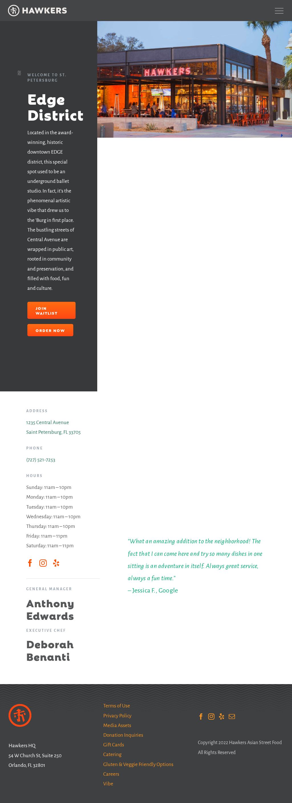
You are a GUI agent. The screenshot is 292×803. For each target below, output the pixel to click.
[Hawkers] (37, 10)
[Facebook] (201, 716)
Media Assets (117, 725)
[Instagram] (211, 716)
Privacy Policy (117, 716)
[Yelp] (221, 716)
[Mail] (232, 716)
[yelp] (56, 563)
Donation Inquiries (123, 735)
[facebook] (30, 563)
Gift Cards (113, 745)
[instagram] (43, 563)
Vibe (108, 784)
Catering (112, 754)
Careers (111, 774)
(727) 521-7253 (40, 460)
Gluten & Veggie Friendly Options (138, 764)
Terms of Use (116, 706)
